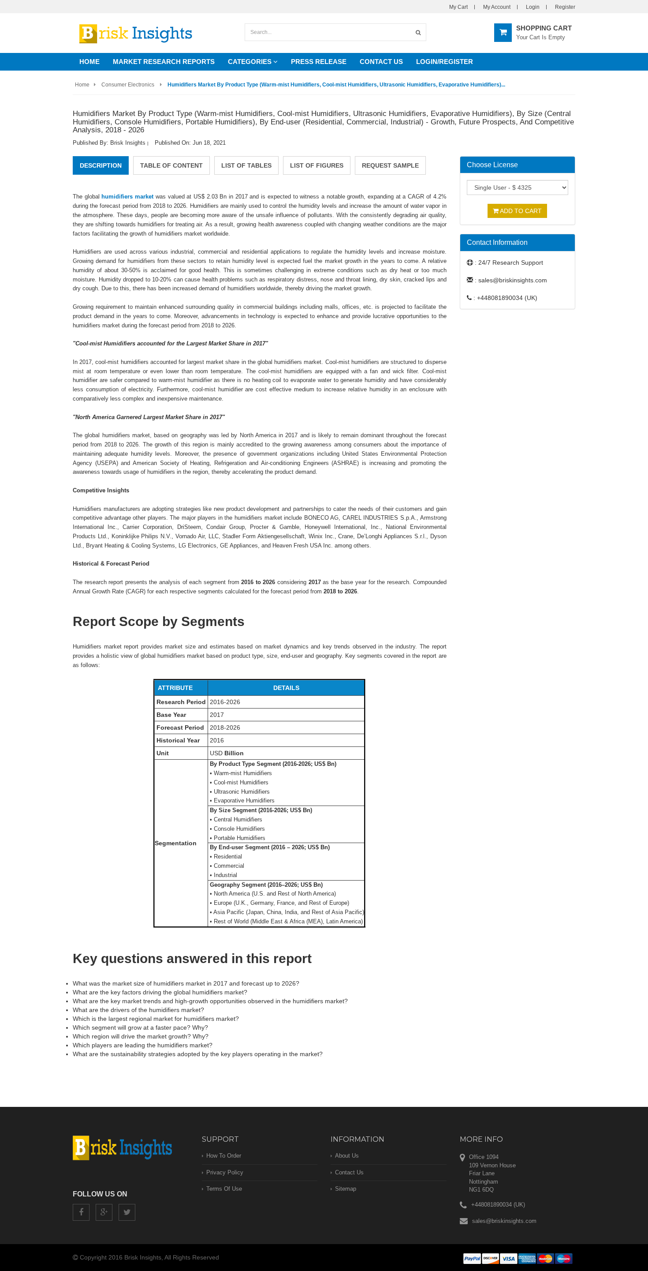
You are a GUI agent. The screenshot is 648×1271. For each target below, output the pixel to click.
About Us (347, 1155)
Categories (250, 61)
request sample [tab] (390, 165)
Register (565, 7)
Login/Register (444, 61)
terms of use (224, 1188)
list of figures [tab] (316, 165)
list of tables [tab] (246, 165)
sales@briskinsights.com (504, 1221)
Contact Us (381, 61)
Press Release (318, 61)
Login (533, 7)
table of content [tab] (171, 165)
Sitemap (345, 1188)
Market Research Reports (164, 61)
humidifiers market (127, 196)
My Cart (458, 7)
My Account (496, 7)
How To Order (223, 1155)
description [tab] (101, 165)
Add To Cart (520, 210)
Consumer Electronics (127, 85)
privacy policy (224, 1172)
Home (89, 61)
